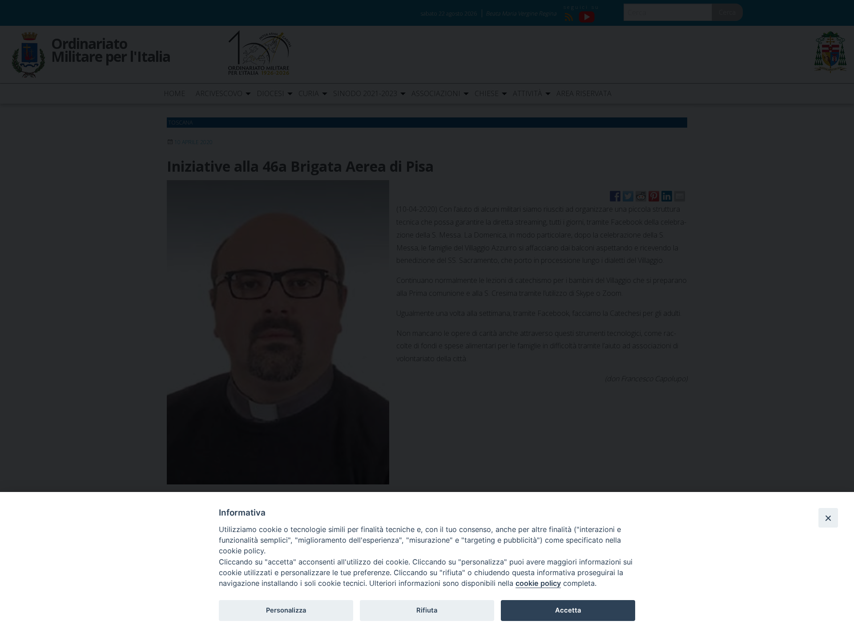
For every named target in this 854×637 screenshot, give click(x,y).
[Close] (828, 518)
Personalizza (286, 610)
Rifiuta (426, 610)
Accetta (568, 610)
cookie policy (538, 583)
